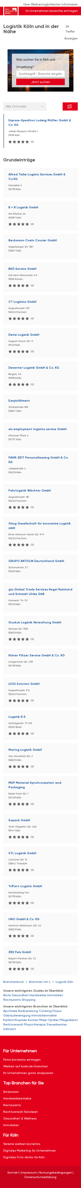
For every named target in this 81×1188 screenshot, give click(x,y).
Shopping (28, 999)
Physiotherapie (35, 1024)
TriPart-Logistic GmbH (25, 886)
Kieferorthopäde (15, 1020)
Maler (43, 1020)
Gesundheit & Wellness (20, 1118)
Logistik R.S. (17, 717)
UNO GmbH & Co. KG (24, 919)
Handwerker (38, 995)
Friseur (57, 1011)
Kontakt (13, 1172)
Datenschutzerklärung (40, 1177)
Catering (45, 1011)
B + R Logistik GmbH (23, 207)
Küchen (33, 1020)
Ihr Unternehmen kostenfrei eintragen (52, 10)
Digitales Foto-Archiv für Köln (24, 1157)
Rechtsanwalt (13, 1024)
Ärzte (7, 995)
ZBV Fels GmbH (19, 952)
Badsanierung (28, 1011)
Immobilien (55, 995)
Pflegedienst (68, 1020)
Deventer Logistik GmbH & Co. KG (33, 368)
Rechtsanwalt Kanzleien (20, 1111)
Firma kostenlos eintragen (22, 1059)
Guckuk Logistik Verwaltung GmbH (34, 622)
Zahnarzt (9, 1029)
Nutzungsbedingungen (55, 1172)
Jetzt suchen (40, 82)
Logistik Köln (64, 981)
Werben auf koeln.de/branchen (25, 1066)
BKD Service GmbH (22, 269)
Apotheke (10, 1011)
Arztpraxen (11, 1091)
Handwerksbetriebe (17, 1098)
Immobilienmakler (44, 1015)
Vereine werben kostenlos (21, 1144)
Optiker (53, 1020)
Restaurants (12, 999)
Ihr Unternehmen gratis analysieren (28, 1073)
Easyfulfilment (19, 401)
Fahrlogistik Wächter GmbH (29, 490)
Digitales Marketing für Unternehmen (29, 1150)
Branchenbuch (13, 981)
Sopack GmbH (19, 820)
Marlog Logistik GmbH (25, 750)
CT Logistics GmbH (22, 302)
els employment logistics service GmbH (37, 429)
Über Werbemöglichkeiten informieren (50, 4)
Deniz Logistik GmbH (23, 335)
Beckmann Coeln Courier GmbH (32, 240)
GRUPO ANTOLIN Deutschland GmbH (36, 561)
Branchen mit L (40, 981)
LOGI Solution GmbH (24, 684)
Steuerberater (56, 1024)
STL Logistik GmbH (22, 853)
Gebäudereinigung (16, 1015)
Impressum (29, 1172)
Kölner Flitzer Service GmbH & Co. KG (36, 655)
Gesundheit (20, 995)
